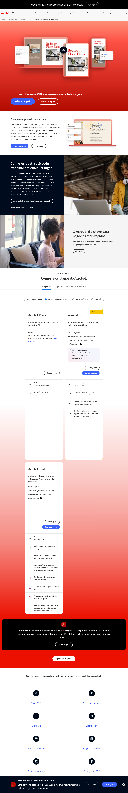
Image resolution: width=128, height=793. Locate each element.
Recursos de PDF (26, 19)
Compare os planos (79, 13)
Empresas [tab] (58, 286)
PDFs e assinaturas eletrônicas (21, 13)
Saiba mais (79, 251)
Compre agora (48, 101)
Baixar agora (52, 373)
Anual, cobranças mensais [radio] (58, 299)
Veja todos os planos (64, 658)
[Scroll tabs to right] (126, 287)
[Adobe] (5, 13)
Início (3, 19)
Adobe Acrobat (40, 13)
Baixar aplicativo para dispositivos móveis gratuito (32, 201)
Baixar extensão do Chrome (22, 207)
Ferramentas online (93, 13)
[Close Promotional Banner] (123, 784)
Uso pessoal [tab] (47, 286)
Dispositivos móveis (63, 13)
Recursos (50, 13)
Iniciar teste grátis (23, 101)
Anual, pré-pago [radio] (82, 299)
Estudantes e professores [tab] (76, 286)
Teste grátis (110, 784)
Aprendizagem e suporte (111, 13)
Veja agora (92, 4)
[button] (81, 344)
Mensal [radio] (98, 299)
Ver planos (92, 784)
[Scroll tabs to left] (2, 287)
